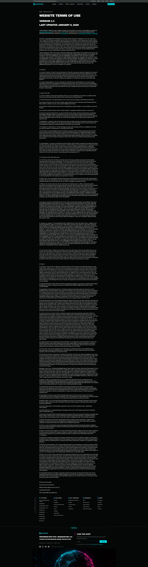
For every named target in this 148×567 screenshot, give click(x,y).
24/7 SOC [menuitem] (70, 506)
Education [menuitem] (55, 506)
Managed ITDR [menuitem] (42, 510)
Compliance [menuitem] (56, 502)
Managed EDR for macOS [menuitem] (43, 505)
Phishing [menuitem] (55, 500)
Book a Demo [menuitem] (41, 520)
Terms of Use (57, 543)
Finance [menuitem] (55, 508)
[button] (111, 4)
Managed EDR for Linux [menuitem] (43, 507)
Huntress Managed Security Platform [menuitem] (44, 501)
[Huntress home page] (56, 533)
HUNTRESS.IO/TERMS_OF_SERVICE (88, 33)
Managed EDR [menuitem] (41, 503)
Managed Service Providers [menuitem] (73, 500)
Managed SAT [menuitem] (41, 514)
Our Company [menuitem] (100, 500)
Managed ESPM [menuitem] (42, 518)
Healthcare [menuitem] (56, 511)
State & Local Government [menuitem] (58, 515)
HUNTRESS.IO (64, 33)
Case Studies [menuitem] (70, 508)
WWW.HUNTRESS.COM (45, 32)
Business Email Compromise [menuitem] (59, 504)
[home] (38, 4)
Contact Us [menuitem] (100, 508)
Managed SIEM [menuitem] (42, 512)
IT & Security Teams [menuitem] (72, 504)
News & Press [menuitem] (100, 504)
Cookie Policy (50, 543)
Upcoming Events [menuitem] (86, 506)
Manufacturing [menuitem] (56, 513)
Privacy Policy (42, 543)
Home (40, 11)
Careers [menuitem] (99, 506)
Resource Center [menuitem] (86, 502)
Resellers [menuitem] (70, 502)
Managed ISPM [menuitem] (42, 516)
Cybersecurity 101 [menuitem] (86, 504)
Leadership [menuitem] (100, 502)
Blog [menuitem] (84, 500)
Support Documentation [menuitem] (87, 508)
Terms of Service (94, 544)
